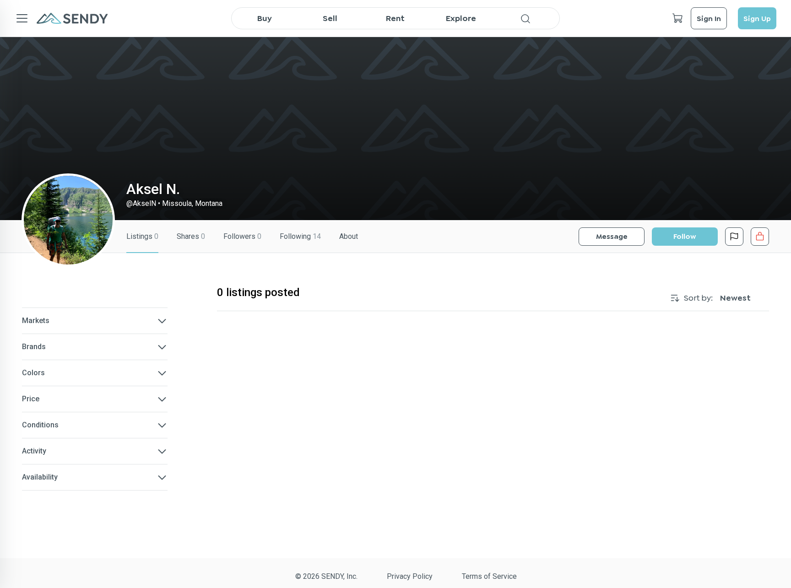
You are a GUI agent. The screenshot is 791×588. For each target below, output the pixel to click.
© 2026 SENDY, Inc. (326, 576)
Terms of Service (489, 576)
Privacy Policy (410, 576)
